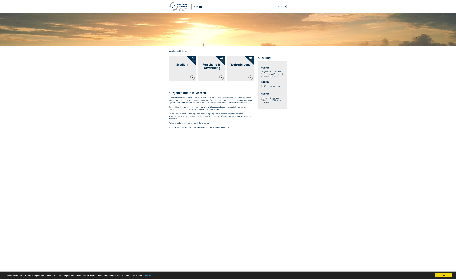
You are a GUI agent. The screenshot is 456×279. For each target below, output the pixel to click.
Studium (182, 64)
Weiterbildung (240, 64)
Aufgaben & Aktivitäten (178, 51)
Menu (196, 6)
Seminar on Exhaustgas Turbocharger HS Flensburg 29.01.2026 (271, 100)
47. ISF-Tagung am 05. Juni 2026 (271, 87)
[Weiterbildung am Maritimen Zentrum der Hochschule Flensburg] (250, 77)
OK (443, 275)
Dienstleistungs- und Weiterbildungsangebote (211, 127)
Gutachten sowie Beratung (195, 123)
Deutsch (281, 6)
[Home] (178, 11)
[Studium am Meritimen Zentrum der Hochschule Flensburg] (192, 77)
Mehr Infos (148, 275)
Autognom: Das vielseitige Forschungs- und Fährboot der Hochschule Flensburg (272, 74)
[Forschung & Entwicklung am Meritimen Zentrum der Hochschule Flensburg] (221, 77)
